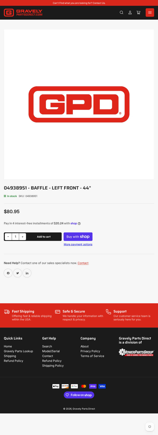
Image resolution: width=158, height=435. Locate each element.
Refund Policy (13, 361)
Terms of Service (92, 356)
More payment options (78, 244)
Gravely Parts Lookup (18, 351)
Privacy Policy (90, 351)
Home (8, 346)
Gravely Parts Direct (84, 408)
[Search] (121, 12)
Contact (83, 263)
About (85, 346)
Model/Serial (51, 351)
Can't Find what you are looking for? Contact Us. (79, 3)
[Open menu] (150, 12)
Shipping (10, 356)
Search (47, 346)
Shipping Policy (53, 365)
